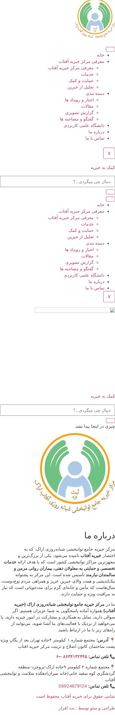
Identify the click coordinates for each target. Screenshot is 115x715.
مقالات (87, 106)
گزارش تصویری (79, 112)
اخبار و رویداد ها (79, 99)
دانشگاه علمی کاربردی (84, 125)
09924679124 (73, 686)
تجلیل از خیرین (80, 87)
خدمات (87, 74)
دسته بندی (95, 93)
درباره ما (96, 131)
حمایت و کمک (81, 80)
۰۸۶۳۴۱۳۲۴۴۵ (74, 656)
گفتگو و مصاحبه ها (77, 119)
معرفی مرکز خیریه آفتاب (81, 61)
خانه (100, 55)
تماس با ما (94, 138)
